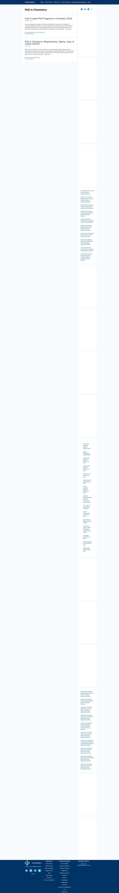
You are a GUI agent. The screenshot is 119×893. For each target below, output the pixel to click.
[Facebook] (82, 9)
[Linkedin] (35, 870)
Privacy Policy (49, 875)
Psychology (64, 880)
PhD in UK (57, 2)
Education (64, 884)
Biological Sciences (64, 873)
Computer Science (64, 868)
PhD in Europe (65, 2)
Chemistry (64, 875)
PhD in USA (48, 2)
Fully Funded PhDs (41, 32)
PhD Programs (64, 863)
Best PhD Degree (29, 57)
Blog (89, 2)
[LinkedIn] (88, 9)
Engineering (64, 870)
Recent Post (64, 891)
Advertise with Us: (83, 861)
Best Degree (49, 863)
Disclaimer (49, 877)
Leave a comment (30, 33)
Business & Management (64, 887)
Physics (64, 877)
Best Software (49, 866)
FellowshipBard (30, 2)
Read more (68, 29)
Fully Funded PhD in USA (31, 32)
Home (42, 2)
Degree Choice (37, 57)
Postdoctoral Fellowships (78, 2)
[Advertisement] (87, 35)
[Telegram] (92, 9)
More (64, 889)
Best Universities (49, 868)
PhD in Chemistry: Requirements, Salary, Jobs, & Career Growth (49, 42)
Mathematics (64, 882)
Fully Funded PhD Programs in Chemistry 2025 (48, 18)
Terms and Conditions (49, 880)
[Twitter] (85, 9)
